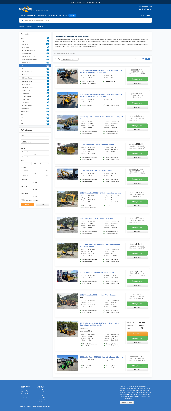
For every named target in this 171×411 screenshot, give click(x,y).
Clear (42, 204)
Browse (21, 26)
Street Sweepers (35, 96)
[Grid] (143, 59)
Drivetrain (24, 179)
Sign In (142, 15)
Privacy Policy (42, 394)
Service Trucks (35, 93)
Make (22, 135)
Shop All (22, 15)
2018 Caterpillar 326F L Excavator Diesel (96, 170)
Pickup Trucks (35, 111)
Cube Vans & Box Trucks (35, 59)
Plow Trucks (35, 84)
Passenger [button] (30, 15)
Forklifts (35, 75)
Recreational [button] (52, 15)
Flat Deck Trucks (35, 72)
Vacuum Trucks (35, 105)
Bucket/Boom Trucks (35, 50)
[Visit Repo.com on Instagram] (142, 9)
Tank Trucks (35, 99)
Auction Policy (42, 398)
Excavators (35, 66)
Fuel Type (24, 186)
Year (22, 161)
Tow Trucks (35, 102)
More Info (138, 83)
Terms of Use (41, 396)
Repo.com (52, 9)
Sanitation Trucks (35, 87)
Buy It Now (138, 79)
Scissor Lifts (35, 90)
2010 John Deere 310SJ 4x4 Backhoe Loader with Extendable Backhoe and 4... (99, 324)
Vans (35, 121)
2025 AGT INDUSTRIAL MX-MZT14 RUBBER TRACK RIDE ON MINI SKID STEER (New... (101, 71)
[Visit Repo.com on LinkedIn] (151, 9)
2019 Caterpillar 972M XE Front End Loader (97, 144)
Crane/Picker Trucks (35, 56)
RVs (35, 115)
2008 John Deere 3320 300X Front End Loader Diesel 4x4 (102, 357)
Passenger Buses (35, 81)
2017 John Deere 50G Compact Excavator (96, 219)
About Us (40, 390)
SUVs (35, 118)
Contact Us (41, 392)
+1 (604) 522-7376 (145, 6)
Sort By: (57, 59)
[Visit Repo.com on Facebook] (140, 9)
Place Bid (137, 334)
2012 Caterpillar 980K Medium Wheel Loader (98, 295)
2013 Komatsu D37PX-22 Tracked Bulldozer (97, 272)
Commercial (30, 26)
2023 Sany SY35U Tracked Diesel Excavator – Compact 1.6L (101, 118)
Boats (35, 38)
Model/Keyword (26, 142)
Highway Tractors (35, 78)
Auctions (72, 15)
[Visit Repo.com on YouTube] (148, 9)
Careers (40, 402)
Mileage (23, 167)
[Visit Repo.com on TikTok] (145, 9)
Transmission (25, 193)
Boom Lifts (35, 47)
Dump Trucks (35, 62)
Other (35, 124)
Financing (24, 390)
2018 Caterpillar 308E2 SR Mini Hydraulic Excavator (100, 193)
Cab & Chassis (35, 53)
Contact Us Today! (127, 402)
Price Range (24, 149)
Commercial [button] (41, 15)
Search (27, 204)
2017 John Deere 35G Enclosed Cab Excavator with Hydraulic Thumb (100, 245)
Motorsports (35, 108)
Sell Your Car (63, 15)
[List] (147, 59)
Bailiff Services (25, 392)
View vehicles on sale (93, 2)
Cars (35, 41)
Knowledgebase (42, 400)
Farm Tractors (35, 69)
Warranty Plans (25, 394)
